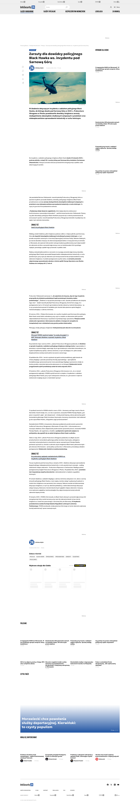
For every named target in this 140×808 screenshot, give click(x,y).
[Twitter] (111, 784)
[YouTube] (118, 784)
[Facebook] (107, 784)
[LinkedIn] (114, 784)
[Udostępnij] (23, 83)
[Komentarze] (23, 71)
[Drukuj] (23, 75)
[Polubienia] (23, 67)
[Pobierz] (23, 79)
